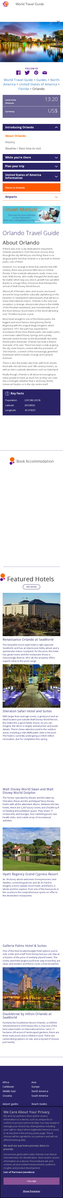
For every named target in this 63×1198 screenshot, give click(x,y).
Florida (23, 89)
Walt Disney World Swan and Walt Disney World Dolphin (28, 791)
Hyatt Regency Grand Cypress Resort (30, 874)
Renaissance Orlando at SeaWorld (28, 639)
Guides (41, 80)
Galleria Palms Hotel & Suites (25, 945)
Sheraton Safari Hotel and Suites (27, 711)
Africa (6, 1082)
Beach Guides (39, 1104)
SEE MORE (31, 586)
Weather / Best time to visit (23, 148)
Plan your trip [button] (14, 166)
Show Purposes (31, 1191)
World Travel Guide (18, 80)
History (10, 142)
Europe (35, 1086)
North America (39, 1091)
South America (39, 1095)
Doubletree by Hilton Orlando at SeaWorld (27, 1015)
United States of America (38, 84)
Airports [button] (11, 196)
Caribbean (8, 1086)
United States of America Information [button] (23, 176)
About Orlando (15, 136)
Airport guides (10, 1104)
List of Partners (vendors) (19, 1172)
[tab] (31, 127)
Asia (33, 1082)
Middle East (9, 1091)
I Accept (31, 1181)
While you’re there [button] (18, 157)
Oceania (7, 1095)
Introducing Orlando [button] (19, 127)
